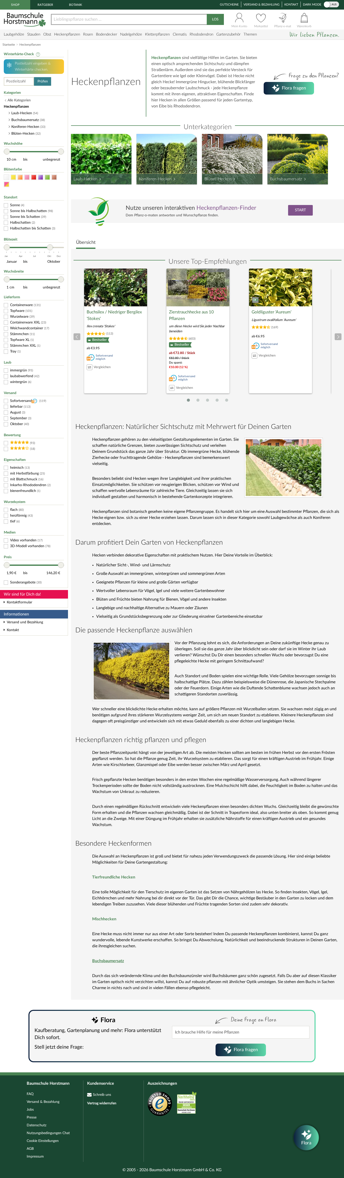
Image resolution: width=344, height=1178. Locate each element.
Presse (32, 1117)
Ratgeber (45, 4)
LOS (215, 19)
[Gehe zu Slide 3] (207, 400)
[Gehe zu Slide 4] (217, 400)
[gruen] (47, 177)
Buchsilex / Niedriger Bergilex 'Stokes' (114, 315)
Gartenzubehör (228, 34)
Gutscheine (229, 4)
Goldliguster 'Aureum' (271, 312)
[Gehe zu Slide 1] (188, 400)
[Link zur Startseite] (25, 19)
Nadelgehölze (131, 34)
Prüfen (43, 81)
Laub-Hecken (85, 179)
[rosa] (27, 177)
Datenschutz (36, 1125)
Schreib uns (102, 1095)
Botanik (75, 4)
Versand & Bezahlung (262, 4)
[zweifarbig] (6, 184)
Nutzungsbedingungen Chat (48, 1133)
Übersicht (85, 242)
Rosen (88, 34)
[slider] (7, 152)
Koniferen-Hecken (155, 179)
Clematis (180, 34)
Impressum (35, 1156)
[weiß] (6, 177)
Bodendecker (106, 34)
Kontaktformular (19, 602)
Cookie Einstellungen (43, 1141)
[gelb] (13, 177)
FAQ (30, 1094)
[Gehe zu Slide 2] (198, 400)
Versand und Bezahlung (25, 622)
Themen (250, 34)
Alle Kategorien (19, 100)
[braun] (54, 177)
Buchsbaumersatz (286, 179)
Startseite (9, 44)
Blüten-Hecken (217, 179)
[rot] (34, 177)
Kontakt (291, 4)
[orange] (20, 177)
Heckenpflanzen (67, 34)
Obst (47, 34)
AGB (30, 1149)
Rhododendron (201, 34)
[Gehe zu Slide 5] (226, 400)
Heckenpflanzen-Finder (226, 208)
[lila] (40, 177)
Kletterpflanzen (157, 34)
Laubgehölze (14, 34)
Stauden (33, 34)
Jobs (30, 1109)
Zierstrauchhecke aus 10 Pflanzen (191, 315)
